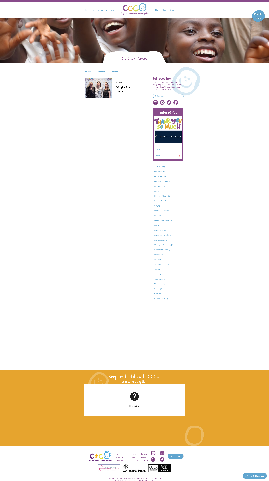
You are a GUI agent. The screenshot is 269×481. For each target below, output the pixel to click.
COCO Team (115, 71)
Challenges (101, 71)
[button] (139, 72)
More (126, 71)
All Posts (88, 71)
